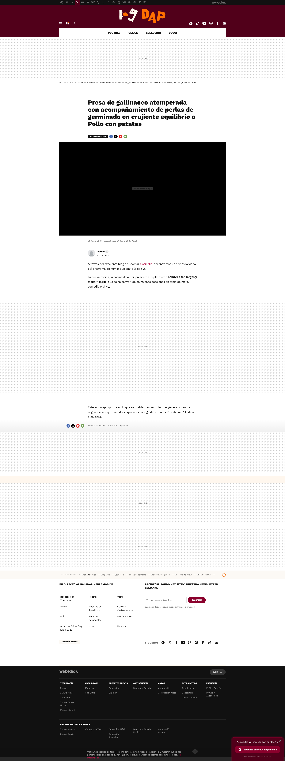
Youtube (204, 23)
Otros (102, 425)
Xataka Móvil (66, 693)
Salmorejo (120, 575)
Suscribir (197, 600)
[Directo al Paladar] (142, 16)
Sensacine (114, 688)
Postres (93, 596)
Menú (60, 23)
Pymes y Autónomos (212, 694)
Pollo (63, 616)
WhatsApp (191, 23)
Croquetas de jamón (160, 575)
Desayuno (171, 82)
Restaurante (105, 82)
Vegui (120, 596)
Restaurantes (125, 616)
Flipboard (120, 136)
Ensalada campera (138, 575)
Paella (118, 82)
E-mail (224, 23)
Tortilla (194, 82)
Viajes (63, 606)
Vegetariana (130, 82)
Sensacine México (118, 729)
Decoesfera (187, 693)
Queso (184, 82)
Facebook (217, 23)
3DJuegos (89, 688)
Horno (92, 626)
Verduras (144, 82)
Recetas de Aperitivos (95, 608)
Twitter (116, 136)
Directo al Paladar (142, 688)
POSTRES (114, 32)
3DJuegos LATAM (93, 729)
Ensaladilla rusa (89, 575)
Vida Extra (90, 693)
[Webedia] (68, 671)
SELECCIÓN (153, 32)
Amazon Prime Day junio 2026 (71, 628)
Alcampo (91, 82)
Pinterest (196, 642)
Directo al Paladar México (142, 730)
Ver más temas (70, 642)
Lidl (81, 82)
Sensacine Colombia (114, 735)
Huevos (121, 626)
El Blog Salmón (213, 688)
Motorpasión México (164, 730)
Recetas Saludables (95, 618)
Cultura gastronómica (125, 608)
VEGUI (173, 32)
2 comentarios (99, 136)
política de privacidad (185, 607)
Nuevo (67, 23)
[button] (102, 251)
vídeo (125, 425)
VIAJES (133, 32)
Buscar (74, 23)
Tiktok (197, 23)
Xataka (63, 688)
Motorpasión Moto (167, 693)
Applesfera (65, 697)
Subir (215, 672)
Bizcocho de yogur (183, 575)
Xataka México (67, 729)
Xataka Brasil (66, 734)
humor (113, 425)
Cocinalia (146, 264)
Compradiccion (189, 697)
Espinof (113, 693)
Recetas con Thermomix (67, 598)
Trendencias (188, 688)
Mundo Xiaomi (67, 710)
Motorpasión (164, 688)
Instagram (211, 23)
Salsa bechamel (204, 575)
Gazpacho (106, 575)
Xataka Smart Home (67, 703)
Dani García (158, 82)
